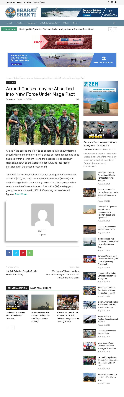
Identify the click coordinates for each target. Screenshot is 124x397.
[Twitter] (112, 2)
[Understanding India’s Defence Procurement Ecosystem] (89, 276)
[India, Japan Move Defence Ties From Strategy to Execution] (89, 346)
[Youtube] (115, 2)
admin (12, 99)
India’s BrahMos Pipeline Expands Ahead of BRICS (108, 319)
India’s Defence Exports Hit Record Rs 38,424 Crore (107, 377)
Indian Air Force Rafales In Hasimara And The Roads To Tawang (108, 304)
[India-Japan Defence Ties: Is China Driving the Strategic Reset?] (89, 290)
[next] (115, 29)
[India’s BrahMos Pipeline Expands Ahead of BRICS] (89, 319)
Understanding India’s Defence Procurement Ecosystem (107, 276)
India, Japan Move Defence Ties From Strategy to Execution (107, 346)
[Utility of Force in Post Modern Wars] (89, 333)
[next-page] (13, 327)
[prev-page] (8, 327)
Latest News (19, 78)
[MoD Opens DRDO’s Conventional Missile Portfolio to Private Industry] (42, 302)
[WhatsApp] (30, 253)
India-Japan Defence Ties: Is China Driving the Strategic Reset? (106, 290)
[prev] (110, 29)
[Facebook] (108, 2)
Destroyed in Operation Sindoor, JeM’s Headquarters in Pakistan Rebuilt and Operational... (107, 212)
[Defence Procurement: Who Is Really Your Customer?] (17, 302)
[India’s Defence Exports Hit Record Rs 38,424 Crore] (89, 377)
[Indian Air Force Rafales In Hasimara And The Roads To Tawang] (89, 305)
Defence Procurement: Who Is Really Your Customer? (15, 315)
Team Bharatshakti (92, 149)
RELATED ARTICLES (17, 288)
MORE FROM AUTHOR (40, 288)
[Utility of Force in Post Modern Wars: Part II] (89, 229)
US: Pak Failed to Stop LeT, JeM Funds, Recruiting (21, 273)
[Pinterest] (23, 253)
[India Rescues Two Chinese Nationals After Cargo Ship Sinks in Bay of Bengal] (89, 242)
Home (8, 78)
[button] (114, 23)
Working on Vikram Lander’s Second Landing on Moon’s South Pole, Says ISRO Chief (62, 274)
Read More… (21, 194)
